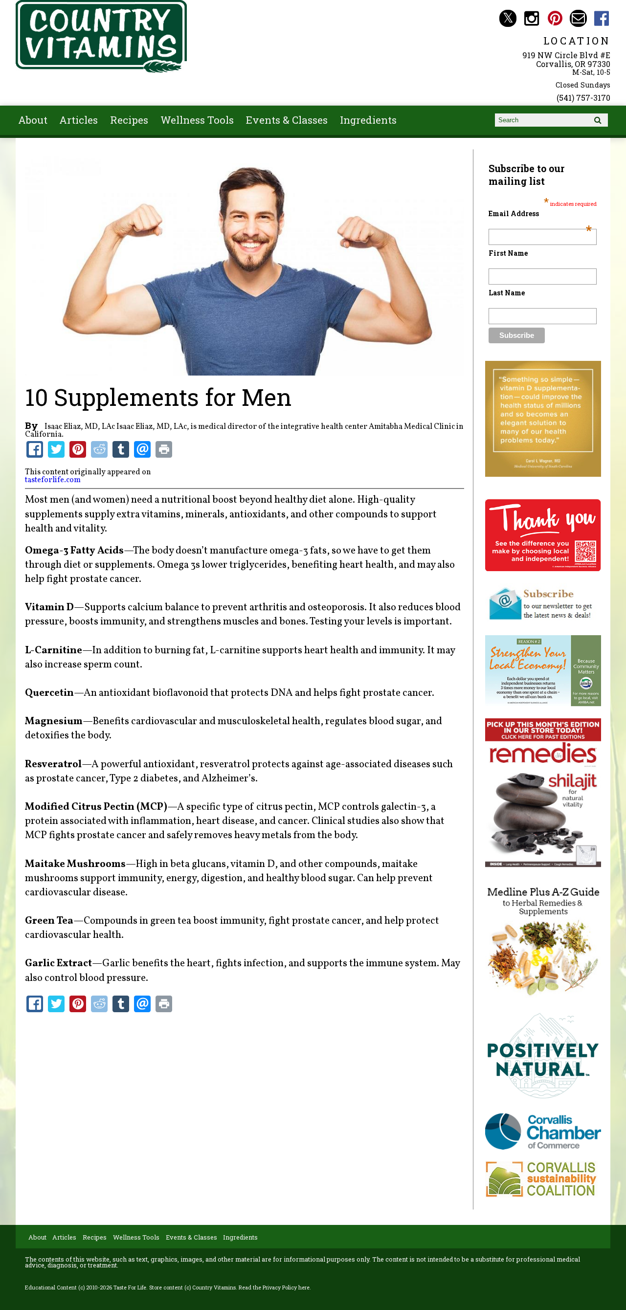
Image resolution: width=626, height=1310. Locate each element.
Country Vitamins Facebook (601, 18)
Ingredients (368, 120)
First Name (508, 253)
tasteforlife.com (53, 480)
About (32, 120)
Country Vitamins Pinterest (554, 18)
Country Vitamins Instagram (531, 18)
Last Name (507, 292)
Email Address (540, 213)
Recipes (129, 120)
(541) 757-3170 (583, 97)
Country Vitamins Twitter (507, 18)
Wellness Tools (197, 120)
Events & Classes (287, 120)
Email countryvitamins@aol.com (578, 18)
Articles (78, 120)
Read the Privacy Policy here (274, 1287)
